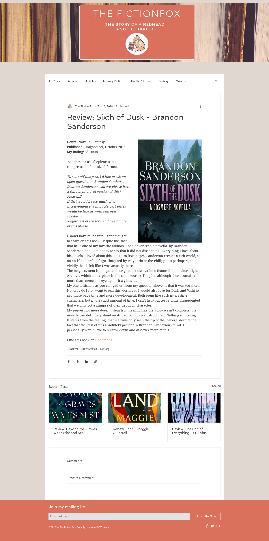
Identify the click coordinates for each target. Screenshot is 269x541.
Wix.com (104, 527)
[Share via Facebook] (68, 361)
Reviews (72, 81)
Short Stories (89, 349)
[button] (216, 81)
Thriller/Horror (141, 81)
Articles (91, 81)
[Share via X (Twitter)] (77, 361)
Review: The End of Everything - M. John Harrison (189, 431)
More (179, 81)
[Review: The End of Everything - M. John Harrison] (194, 408)
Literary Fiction (113, 81)
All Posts (54, 81)
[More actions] (200, 106)
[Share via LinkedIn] (86, 361)
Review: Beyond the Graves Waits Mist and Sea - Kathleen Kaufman (75, 431)
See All (216, 386)
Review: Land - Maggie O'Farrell (131, 431)
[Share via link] (95, 361)
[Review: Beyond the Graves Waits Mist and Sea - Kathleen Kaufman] (75, 408)
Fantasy (163, 81)
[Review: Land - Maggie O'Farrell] (134, 408)
